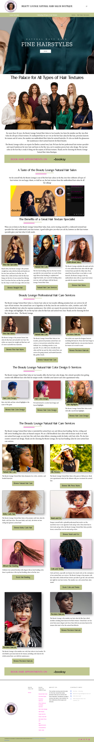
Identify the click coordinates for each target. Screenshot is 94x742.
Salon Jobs (41, 730)
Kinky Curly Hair (42, 716)
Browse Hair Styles (79, 285)
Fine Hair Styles (42, 696)
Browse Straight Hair (15, 287)
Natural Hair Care (43, 694)
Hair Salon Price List (42, 720)
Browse (47, 51)
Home (73, 15)
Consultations (42, 727)
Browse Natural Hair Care (47, 360)
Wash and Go (42, 714)
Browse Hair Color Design (15, 409)
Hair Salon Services (83, 15)
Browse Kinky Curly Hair (23, 527)
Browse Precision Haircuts (78, 350)
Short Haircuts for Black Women (42, 704)
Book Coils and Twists (71, 587)
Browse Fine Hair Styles (15, 349)
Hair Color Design (43, 709)
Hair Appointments (42, 724)
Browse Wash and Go (71, 534)
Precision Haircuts (41, 699)
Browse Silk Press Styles (71, 485)
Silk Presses (41, 711)
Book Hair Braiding (23, 577)
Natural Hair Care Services (47, 287)
